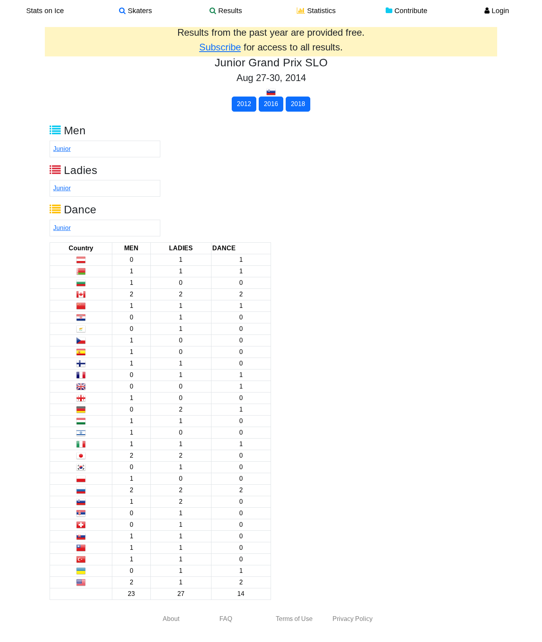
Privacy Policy (353, 618)
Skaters (139, 11)
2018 (298, 104)
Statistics (320, 11)
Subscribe (220, 47)
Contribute (409, 11)
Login (499, 11)
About (171, 618)
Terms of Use (294, 618)
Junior (62, 148)
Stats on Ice (45, 11)
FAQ (225, 618)
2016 (271, 104)
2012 (244, 104)
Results (229, 11)
